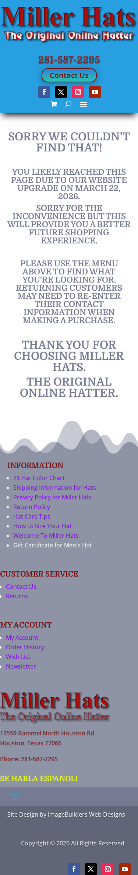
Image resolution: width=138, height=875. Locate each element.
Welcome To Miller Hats (46, 536)
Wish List (18, 657)
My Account (22, 637)
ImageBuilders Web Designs (86, 814)
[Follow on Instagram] (78, 92)
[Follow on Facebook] (44, 92)
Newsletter (21, 666)
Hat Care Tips (31, 516)
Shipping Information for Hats (54, 487)
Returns (17, 596)
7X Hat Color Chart (39, 478)
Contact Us (69, 75)
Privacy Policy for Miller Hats (52, 497)
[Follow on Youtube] (95, 92)
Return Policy (31, 507)
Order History (25, 647)
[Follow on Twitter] (61, 92)
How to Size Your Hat (42, 526)
